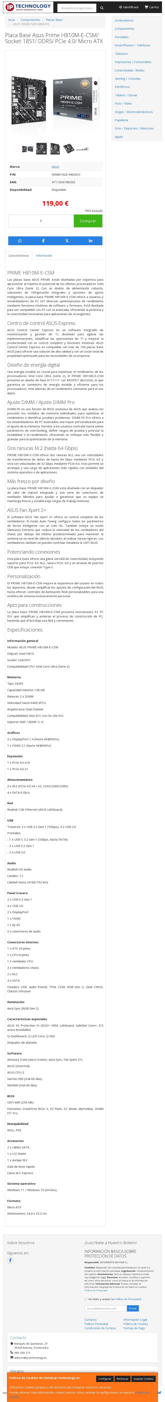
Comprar (88, 221)
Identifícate (130, 7)
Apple (119, 137)
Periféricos (122, 87)
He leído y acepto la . (115, 1299)
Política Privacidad (96, 1324)
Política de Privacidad (96, 1290)
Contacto (91, 1320)
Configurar (104, 1379)
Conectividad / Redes (129, 70)
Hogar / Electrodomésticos (134, 112)
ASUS (55, 167)
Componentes (124, 28)
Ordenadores (124, 20)
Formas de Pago (134, 1328)
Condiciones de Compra (100, 1328)
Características (18, 255)
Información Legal (135, 1320)
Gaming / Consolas (128, 78)
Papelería (121, 120)
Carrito (153, 7)
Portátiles (122, 37)
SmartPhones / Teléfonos (133, 45)
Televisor (121, 54)
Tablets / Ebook (126, 95)
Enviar (133, 1308)
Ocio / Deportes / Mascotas (134, 128)
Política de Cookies (135, 1324)
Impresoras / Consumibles (133, 62)
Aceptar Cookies (144, 1379)
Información (44, 255)
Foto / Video (123, 103)
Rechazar (122, 1379)
